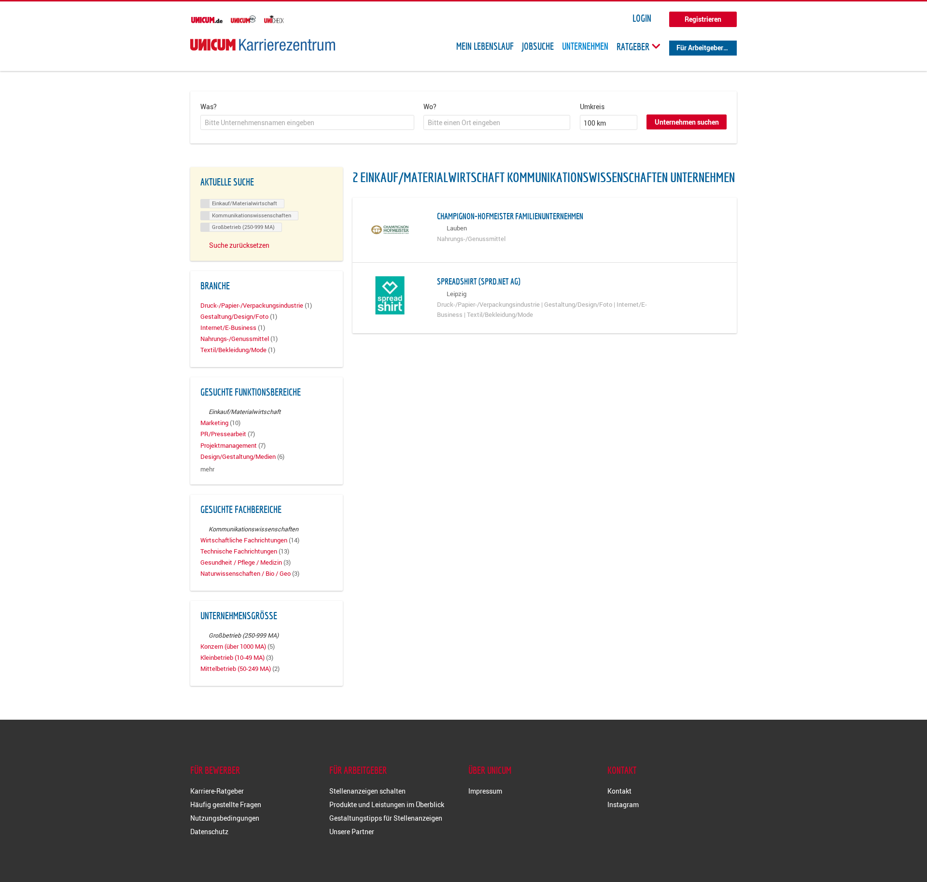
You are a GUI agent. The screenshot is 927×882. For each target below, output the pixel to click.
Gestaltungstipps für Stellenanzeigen (385, 818)
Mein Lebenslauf (485, 46)
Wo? (429, 106)
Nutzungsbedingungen (224, 818)
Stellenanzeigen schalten (367, 791)
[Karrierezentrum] (262, 45)
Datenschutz (209, 831)
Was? (208, 106)
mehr (207, 469)
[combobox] (307, 122)
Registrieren (703, 19)
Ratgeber (634, 46)
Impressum (485, 791)
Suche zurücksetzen (239, 245)
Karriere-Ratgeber (217, 791)
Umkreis (592, 106)
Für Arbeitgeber (699, 47)
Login (641, 18)
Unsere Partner (351, 831)
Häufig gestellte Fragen (225, 804)
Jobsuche (538, 46)
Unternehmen (585, 46)
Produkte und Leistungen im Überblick (386, 804)
